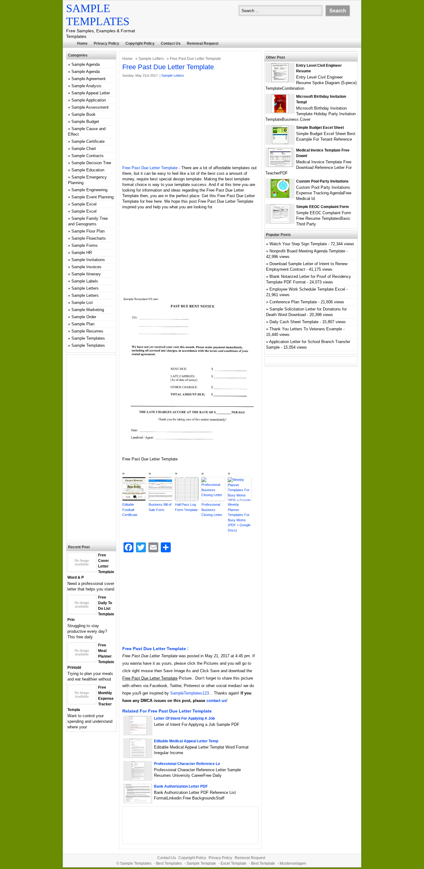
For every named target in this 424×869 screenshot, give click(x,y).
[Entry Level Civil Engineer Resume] (280, 80)
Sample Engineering (89, 190)
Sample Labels (84, 281)
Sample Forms (84, 245)
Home (82, 43)
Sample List (82, 302)
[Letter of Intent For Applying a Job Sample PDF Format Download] (138, 733)
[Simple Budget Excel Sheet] (280, 142)
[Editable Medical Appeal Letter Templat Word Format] (138, 756)
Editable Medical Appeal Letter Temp (186, 741)
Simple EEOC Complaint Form (322, 207)
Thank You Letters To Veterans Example (305, 329)
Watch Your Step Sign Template (298, 244)
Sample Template (201, 863)
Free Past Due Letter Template (150, 167)
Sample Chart (83, 148)
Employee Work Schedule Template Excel (307, 289)
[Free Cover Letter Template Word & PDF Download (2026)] (82, 570)
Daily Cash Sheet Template (293, 321)
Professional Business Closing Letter (211, 510)
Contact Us (171, 43)
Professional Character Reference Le (187, 764)
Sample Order (83, 317)
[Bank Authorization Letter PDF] (138, 801)
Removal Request (203, 43)
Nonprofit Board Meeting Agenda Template (307, 251)
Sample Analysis (86, 86)
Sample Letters (151, 59)
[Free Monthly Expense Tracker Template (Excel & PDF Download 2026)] (82, 702)
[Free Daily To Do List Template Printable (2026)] (82, 612)
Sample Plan (82, 324)
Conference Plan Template (293, 302)
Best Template (263, 863)
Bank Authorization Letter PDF (181, 786)
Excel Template (233, 863)
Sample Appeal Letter (90, 93)
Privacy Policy (106, 43)
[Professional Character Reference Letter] (138, 778)
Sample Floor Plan (88, 231)
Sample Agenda (85, 64)
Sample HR (81, 252)
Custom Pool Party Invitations (322, 181)
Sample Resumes (87, 331)
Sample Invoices (86, 267)
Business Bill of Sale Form (160, 507)
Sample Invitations (88, 259)
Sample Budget (85, 121)
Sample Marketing (87, 309)
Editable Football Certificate (130, 510)
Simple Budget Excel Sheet (320, 127)
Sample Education (87, 170)
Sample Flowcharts (88, 238)
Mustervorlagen (293, 863)
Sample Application (88, 100)
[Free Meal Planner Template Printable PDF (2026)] (82, 660)
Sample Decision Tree (91, 163)
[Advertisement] (190, 121)
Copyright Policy (140, 43)
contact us (216, 700)
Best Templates (169, 863)
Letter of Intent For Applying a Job (184, 718)
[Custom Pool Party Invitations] (280, 196)
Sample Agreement (88, 78)
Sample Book (83, 114)
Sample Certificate (88, 141)
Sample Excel (84, 204)
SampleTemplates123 (189, 693)
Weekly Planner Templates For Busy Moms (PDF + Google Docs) (239, 517)
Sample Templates (88, 338)
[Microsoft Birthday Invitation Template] (280, 111)
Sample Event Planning (92, 197)
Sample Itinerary (86, 274)
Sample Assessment (90, 107)
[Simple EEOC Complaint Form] (280, 222)
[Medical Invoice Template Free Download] (280, 165)
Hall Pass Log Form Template (186, 507)
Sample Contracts (87, 155)
